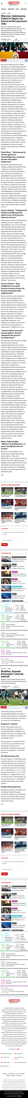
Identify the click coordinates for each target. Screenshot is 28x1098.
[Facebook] (10, 1049)
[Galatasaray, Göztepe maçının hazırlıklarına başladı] (21, 502)
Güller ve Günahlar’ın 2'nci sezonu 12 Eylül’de (19, 582)
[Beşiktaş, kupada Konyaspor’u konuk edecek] (14, 697)
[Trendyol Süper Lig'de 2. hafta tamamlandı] (21, 490)
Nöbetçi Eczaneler (7, 1053)
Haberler (3, 13)
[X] (12, 1049)
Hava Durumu (20, 1053)
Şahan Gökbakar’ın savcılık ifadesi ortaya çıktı (19, 575)
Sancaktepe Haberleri (11, 633)
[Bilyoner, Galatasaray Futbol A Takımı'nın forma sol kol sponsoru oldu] (14, 50)
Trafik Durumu (6, 1057)
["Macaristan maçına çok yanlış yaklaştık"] (7, 502)
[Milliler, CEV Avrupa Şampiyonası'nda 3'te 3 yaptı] (7, 515)
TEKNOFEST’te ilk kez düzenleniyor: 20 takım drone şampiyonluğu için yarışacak (19, 590)
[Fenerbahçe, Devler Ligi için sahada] (7, 490)
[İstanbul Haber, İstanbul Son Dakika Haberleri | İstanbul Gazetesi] (13, 4)
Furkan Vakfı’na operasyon (23, 609)
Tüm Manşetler (6, 1062)
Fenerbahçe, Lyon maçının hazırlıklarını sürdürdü (20, 521)
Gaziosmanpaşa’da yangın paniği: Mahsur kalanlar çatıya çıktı (19, 560)
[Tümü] (26, 553)
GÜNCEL (3, 9)
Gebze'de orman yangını (16, 662)
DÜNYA (8, 1075)
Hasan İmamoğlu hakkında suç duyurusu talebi (18, 597)
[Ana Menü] (1, 3)
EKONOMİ (11, 9)
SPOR (17, 9)
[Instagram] (15, 1049)
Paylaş (4, 60)
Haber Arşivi (6, 1066)
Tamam (19, 1096)
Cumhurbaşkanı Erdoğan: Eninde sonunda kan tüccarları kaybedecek (19, 567)
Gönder (4, 544)
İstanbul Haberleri (17, 586)
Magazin (15, 571)
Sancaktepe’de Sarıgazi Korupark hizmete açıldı (15, 635)
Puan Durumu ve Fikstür (19, 1058)
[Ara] (25, 4)
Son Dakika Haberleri (21, 1062)
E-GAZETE (19, 1075)
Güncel (14, 564)
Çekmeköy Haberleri (18, 601)
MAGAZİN (24, 9)
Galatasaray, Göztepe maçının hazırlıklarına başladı (21, 508)
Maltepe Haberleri (10, 624)
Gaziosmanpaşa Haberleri (19, 557)
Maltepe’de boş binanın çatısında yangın (15, 627)
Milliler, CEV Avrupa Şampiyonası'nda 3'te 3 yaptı (7, 521)
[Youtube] (18, 1049)
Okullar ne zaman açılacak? (24, 644)
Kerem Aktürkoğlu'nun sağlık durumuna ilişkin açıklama (10, 644)
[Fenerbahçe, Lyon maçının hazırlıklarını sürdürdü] (21, 515)
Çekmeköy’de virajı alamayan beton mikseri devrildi (9, 609)
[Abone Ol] (26, 60)
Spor (9, 13)
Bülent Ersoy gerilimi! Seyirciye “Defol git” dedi (16, 653)
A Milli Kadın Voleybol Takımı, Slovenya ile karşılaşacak (9, 618)
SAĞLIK (13, 1075)
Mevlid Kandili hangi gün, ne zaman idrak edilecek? (23, 618)
